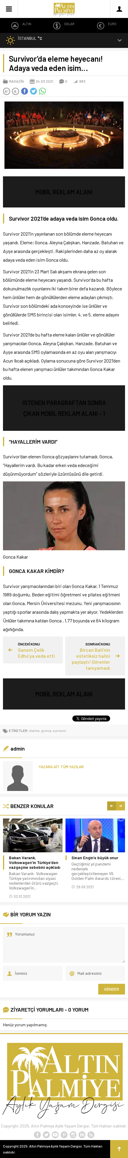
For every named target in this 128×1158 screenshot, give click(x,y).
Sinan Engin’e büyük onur (94, 857)
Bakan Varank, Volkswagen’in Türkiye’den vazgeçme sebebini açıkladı (34, 862)
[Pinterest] (64, 1135)
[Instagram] (73, 1135)
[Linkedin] (81, 1135)
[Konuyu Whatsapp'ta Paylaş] (42, 91)
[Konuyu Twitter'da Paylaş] (33, 91)
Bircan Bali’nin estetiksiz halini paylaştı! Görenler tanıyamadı (91, 659)
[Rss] (90, 1135)
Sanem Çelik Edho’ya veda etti (36, 653)
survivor (59, 730)
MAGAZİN (16, 81)
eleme (34, 730)
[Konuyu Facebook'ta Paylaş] (24, 91)
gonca (46, 730)
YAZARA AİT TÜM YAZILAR (61, 766)
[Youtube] (55, 1135)
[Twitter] (46, 1135)
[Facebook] (37, 1135)
